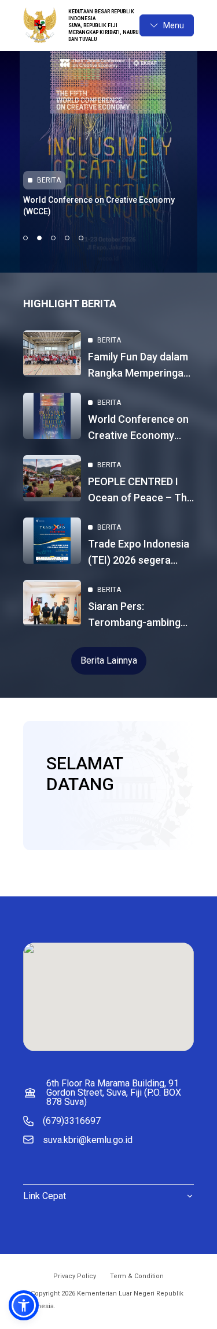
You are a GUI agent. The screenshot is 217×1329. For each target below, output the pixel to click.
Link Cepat (44, 1195)
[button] (24, 1305)
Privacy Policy (74, 1276)
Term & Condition (137, 1276)
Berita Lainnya (108, 660)
